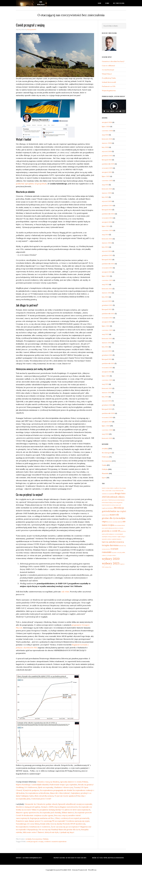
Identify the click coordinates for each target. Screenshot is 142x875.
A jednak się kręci (66, 832)
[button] (114, 106)
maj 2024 (105, 234)
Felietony (105, 457)
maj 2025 (105, 185)
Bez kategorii (107, 453)
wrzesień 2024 (107, 218)
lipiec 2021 (106, 376)
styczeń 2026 (107, 151)
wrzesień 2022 (107, 318)
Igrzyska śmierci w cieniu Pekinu (74, 782)
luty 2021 (105, 397)
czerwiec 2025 (107, 180)
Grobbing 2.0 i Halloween (26, 787)
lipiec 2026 (106, 126)
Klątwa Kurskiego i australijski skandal (32, 784)
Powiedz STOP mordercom (74, 824)
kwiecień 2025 (107, 189)
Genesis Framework (79, 870)
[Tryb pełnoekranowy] (124, 111)
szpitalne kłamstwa (116, 539)
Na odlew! (31, 3)
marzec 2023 (107, 293)
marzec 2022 (107, 343)
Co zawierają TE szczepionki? (53, 821)
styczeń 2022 (107, 351)
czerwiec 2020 (107, 430)
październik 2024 (108, 214)
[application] (114, 106)
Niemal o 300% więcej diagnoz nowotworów (59, 807)
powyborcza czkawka (118, 528)
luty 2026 (105, 147)
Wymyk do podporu (31, 790)
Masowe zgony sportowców (27, 812)
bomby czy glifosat (114, 488)
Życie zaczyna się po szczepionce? (65, 827)
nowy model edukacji (107, 528)
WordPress (92, 870)
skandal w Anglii (116, 536)
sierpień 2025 (107, 172)
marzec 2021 (106, 392)
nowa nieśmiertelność (119, 525)
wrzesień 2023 (107, 268)
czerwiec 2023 (107, 280)
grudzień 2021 (107, 355)
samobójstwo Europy (107, 536)
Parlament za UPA (108, 86)
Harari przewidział (115, 500)
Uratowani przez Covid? (41, 799)
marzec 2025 (106, 193)
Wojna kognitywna (109, 90)
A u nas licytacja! (108, 70)
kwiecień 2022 (107, 338)
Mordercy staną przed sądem (28, 807)
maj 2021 (105, 384)
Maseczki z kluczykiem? (60, 793)
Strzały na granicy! (86, 784)
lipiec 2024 (106, 226)
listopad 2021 (107, 359)
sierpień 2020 (107, 422)
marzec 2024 (107, 243)
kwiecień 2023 (107, 289)
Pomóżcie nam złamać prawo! (28, 821)
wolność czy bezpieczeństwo (109, 555)
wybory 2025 (110, 563)
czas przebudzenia (116, 490)
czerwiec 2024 (107, 230)
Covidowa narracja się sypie (77, 821)
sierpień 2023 (107, 272)
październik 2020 (108, 413)
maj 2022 (105, 334)
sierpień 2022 (107, 322)
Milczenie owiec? (30, 832)
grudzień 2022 (107, 305)
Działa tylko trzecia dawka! (51, 824)
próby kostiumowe (109, 534)
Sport (104, 478)
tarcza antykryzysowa (113, 542)
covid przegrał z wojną (34, 841)
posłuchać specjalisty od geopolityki (31, 184)
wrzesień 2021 (107, 368)
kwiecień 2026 (107, 139)
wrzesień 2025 (107, 168)
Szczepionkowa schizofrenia (37, 793)
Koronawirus (37, 839)
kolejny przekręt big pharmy (115, 502)
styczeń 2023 (107, 301)
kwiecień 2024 (107, 239)
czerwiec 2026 (107, 131)
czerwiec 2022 (107, 330)
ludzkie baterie (105, 515)
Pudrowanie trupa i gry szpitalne (63, 784)
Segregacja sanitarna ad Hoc (42, 818)
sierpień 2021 (107, 372)
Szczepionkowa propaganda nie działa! (56, 790)
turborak (121, 545)
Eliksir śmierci (68, 812)
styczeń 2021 (106, 401)
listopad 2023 (107, 259)
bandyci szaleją (105, 488)
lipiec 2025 (106, 176)
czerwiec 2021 (107, 380)
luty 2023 (105, 297)
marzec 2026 (107, 143)
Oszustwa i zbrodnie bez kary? (113, 61)
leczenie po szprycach (115, 505)
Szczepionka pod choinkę (50, 812)
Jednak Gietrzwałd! (109, 82)
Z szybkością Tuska (109, 78)
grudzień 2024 (107, 205)
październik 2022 (108, 313)
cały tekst (65, 591)
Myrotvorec (110, 522)
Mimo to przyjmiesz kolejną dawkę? (47, 810)
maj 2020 (105, 434)
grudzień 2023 (107, 255)
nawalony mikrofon (117, 522)
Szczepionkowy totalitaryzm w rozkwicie (33, 827)
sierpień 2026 (107, 122)
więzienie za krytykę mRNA (118, 552)
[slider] (112, 111)
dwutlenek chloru (116, 496)
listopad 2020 (107, 409)
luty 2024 (105, 247)
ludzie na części (118, 511)
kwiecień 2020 (107, 438)
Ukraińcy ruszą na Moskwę (48, 782)
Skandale (105, 473)
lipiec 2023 (106, 276)
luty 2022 (105, 347)
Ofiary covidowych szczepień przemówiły (72, 818)
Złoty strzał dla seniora (44, 796)
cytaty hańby (108, 490)
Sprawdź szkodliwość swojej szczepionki (75, 804)
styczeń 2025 (107, 201)
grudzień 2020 (107, 405)
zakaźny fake (108, 567)
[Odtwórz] (104, 111)
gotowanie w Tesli (106, 500)
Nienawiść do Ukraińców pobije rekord (41, 804)
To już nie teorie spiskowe (66, 796)
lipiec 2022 (106, 326)
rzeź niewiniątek (119, 534)
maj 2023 (105, 284)
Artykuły (28, 839)
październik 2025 (108, 164)
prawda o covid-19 (111, 530)
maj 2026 (105, 135)
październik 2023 (108, 264)
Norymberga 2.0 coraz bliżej (27, 824)
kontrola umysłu (106, 505)
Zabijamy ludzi (27, 796)
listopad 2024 (107, 210)
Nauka (104, 465)
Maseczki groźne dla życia (69, 829)
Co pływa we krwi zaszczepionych (76, 810)
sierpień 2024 (107, 222)
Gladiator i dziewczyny (63, 787)
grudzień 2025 (107, 156)
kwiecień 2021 (107, 388)
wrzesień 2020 (107, 417)
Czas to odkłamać (108, 66)
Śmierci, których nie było (48, 832)
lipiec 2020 (106, 426)
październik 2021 (108, 363)
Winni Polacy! (107, 74)
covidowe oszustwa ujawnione (55, 841)
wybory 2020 (111, 559)
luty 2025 (105, 197)
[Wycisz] (120, 111)
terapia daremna (110, 545)
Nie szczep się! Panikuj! (48, 829)
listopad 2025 (107, 160)
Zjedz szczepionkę (45, 787)
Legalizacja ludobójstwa (108, 508)
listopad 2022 (107, 309)
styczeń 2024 (107, 251)
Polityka (45, 839)
